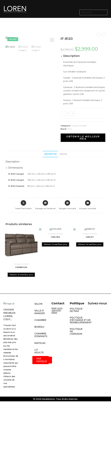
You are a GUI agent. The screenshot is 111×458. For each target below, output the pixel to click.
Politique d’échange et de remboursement (77, 320)
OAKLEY (90, 237)
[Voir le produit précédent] (99, 34)
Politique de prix (76, 309)
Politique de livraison (76, 331)
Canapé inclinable (79, 126)
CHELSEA (55, 237)
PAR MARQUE (41, 360)
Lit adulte (39, 351)
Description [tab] (50, 154)
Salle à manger (39, 312)
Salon (38, 304)
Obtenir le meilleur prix (82, 137)
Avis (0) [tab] (63, 154)
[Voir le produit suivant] (103, 34)
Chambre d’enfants (40, 335)
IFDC (70, 129)
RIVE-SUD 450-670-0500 (56, 310)
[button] (70, 4)
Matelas (39, 343)
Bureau (39, 327)
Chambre (40, 320)
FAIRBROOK (21, 267)
